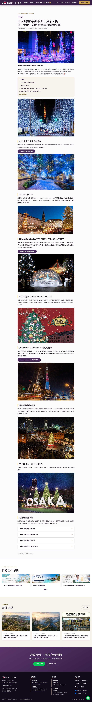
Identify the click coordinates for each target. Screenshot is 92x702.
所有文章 (85, 607)
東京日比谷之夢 (25, 85)
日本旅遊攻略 (31, 13)
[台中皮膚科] (76, 578)
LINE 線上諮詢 (39, 663)
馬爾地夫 (11, 585)
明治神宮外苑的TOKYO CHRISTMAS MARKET (34, 88)
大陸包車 (77, 683)
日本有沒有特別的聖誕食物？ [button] (28, 534)
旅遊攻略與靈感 (23, 13)
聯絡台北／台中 (84, 2)
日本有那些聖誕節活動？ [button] (27, 540)
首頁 (18, 13)
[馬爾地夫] (16, 578)
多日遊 (56, 2)
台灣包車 (84, 683)
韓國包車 (77, 680)
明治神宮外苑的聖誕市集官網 (27, 251)
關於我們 (67, 2)
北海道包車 (39, 2)
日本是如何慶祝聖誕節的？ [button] (28, 529)
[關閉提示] (90, 691)
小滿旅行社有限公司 (7, 686)
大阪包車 (32, 2)
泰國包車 (84, 680)
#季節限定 (21, 553)
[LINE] (88, 698)
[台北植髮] (46, 578)
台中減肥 (75, 585)
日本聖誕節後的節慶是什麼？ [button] (28, 546)
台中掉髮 (70, 585)
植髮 (49, 585)
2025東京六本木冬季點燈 (28, 82)
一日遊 (61, 2)
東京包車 (26, 2)
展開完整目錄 (22, 94)
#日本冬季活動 (29, 553)
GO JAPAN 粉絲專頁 (82, 690)
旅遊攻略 (74, 2)
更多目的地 (46, 2)
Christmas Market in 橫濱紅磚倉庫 (29, 360)
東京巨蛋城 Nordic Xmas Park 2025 (31, 91)
